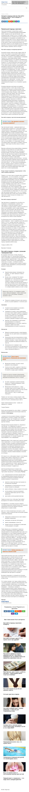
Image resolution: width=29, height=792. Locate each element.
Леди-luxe (4, 2)
